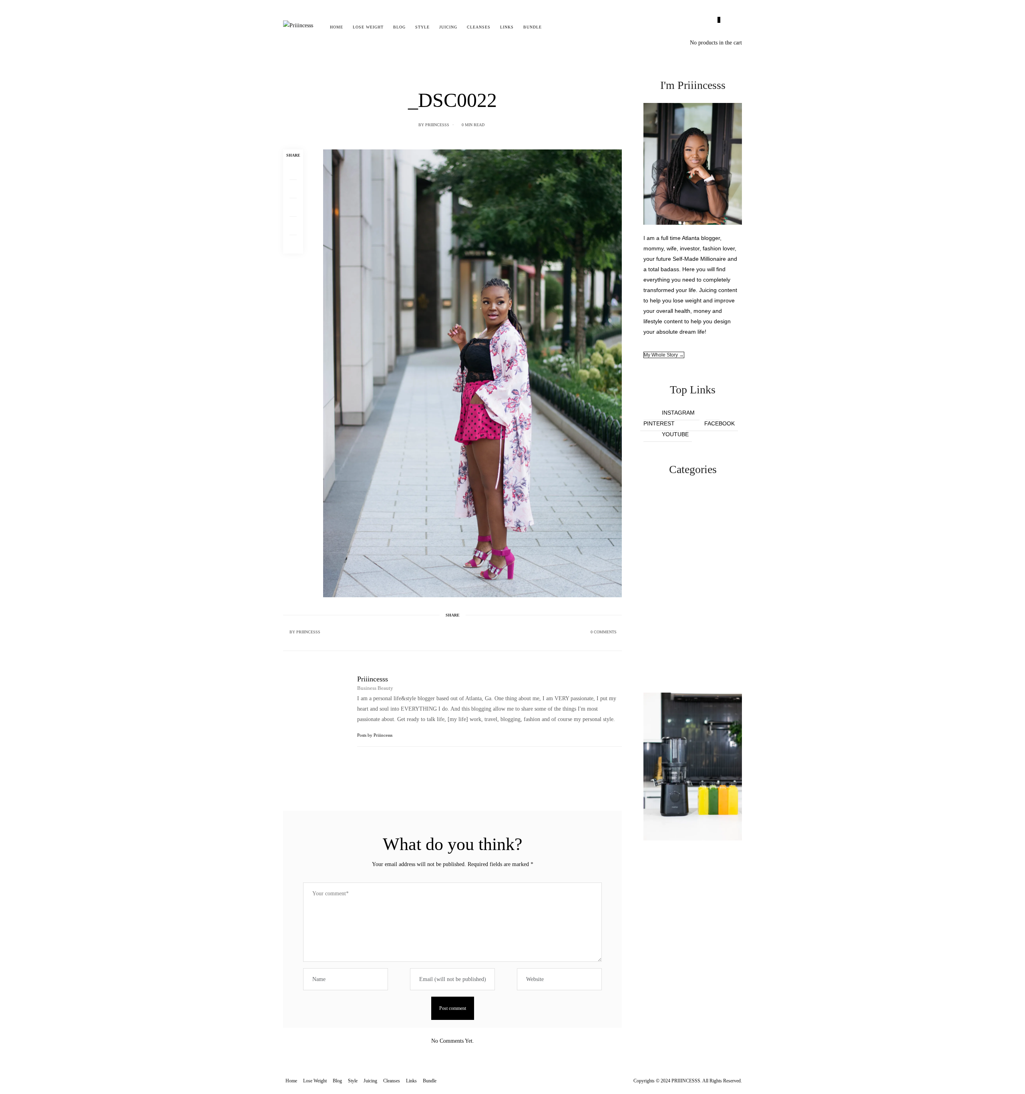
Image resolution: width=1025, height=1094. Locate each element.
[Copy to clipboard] (293, 244)
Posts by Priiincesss (375, 735)
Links (507, 27)
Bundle (532, 27)
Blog (399, 27)
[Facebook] (293, 170)
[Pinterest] (293, 207)
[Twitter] (293, 189)
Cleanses (478, 27)
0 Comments (604, 632)
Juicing (448, 27)
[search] (554, 27)
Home (336, 27)
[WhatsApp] (293, 226)
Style (422, 27)
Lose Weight (368, 27)
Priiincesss (437, 125)
